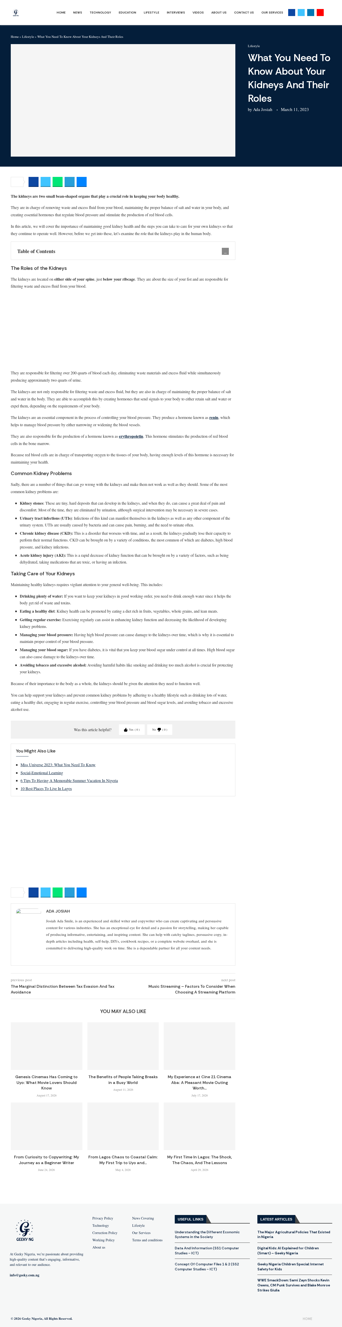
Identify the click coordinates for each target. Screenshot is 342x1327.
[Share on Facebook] (34, 182)
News (77, 13)
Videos (198, 13)
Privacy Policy (102, 1218)
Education (127, 13)
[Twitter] (301, 12)
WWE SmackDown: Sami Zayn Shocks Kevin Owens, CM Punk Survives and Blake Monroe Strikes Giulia (293, 1285)
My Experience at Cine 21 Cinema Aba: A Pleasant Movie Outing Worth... (199, 1082)
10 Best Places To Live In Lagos (46, 788)
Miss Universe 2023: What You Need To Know (58, 764)
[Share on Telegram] (70, 182)
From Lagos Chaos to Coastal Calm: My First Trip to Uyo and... (123, 1159)
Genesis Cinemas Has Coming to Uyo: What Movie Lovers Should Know (46, 1082)
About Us (219, 13)
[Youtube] (320, 12)
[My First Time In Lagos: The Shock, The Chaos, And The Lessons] (199, 1126)
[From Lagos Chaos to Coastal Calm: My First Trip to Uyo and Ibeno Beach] (123, 1126)
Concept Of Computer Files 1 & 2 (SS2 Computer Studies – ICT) (207, 1266)
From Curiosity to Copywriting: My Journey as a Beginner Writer (46, 1159)
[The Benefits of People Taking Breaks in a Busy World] (123, 1046)
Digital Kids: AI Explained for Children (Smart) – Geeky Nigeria (288, 1250)
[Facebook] (291, 12)
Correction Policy (104, 1233)
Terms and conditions (147, 1240)
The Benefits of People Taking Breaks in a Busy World (123, 1079)
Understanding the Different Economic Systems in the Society (207, 1234)
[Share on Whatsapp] (58, 182)
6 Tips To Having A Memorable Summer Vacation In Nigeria (69, 780)
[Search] (328, 12)
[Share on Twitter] (46, 182)
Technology (100, 13)
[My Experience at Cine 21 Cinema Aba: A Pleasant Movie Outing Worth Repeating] (199, 1046)
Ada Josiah (262, 109)
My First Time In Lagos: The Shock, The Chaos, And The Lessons (199, 1159)
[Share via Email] (82, 182)
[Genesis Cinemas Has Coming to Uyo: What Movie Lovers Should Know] (46, 1046)
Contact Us (244, 13)
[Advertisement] (123, 329)
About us (98, 1247)
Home (61, 13)
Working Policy (103, 1240)
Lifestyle (151, 13)
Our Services (272, 13)
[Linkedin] (310, 12)
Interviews (176, 13)
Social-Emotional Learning (42, 772)
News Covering (143, 1218)
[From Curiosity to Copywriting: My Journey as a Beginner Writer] (46, 1126)
